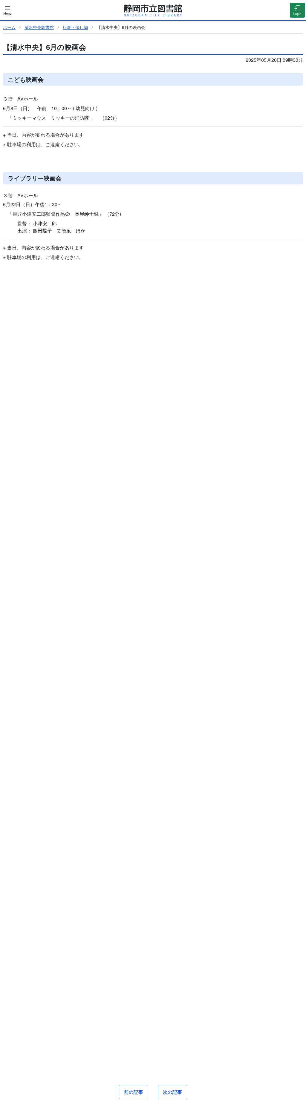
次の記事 (172, 1091)
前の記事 (133, 1091)
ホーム (9, 27)
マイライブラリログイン (297, 10)
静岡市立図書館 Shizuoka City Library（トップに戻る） (153, 10)
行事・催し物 (75, 27)
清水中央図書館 (39, 27)
